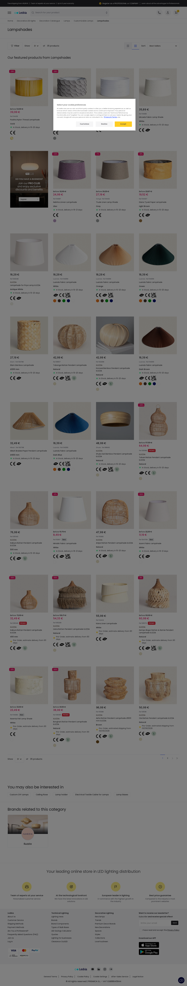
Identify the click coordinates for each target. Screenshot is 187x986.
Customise (84, 124)
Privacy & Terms (110, 117)
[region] (94, 115)
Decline (104, 124)
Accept (123, 124)
